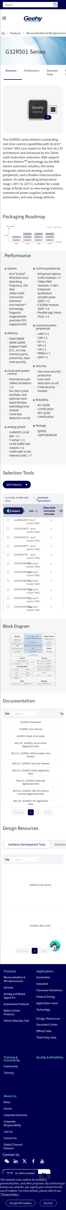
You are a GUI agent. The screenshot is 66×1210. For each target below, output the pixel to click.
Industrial (42, 984)
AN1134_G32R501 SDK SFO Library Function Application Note (31, 792)
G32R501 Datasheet (30, 722)
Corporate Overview (15, 1115)
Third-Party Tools (46, 1037)
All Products (14, 484)
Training (9, 1072)
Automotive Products (16, 1004)
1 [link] (31, 812)
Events (8, 1108)
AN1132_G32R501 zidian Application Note (30, 772)
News (7, 1102)
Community (11, 1066)
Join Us (8, 1131)
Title (7, 713)
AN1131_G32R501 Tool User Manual (30, 763)
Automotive (43, 977)
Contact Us (10, 1138)
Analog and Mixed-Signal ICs (15, 995)
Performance (31, 70)
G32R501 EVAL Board (40, 884)
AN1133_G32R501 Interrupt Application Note (30, 782)
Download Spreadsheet (44, 499)
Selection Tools (52, 72)
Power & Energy (45, 996)
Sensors (8, 987)
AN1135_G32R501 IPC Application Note (30, 802)
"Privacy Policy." (10, 1194)
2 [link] (38, 812)
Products (15, 33)
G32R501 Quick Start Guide (31, 736)
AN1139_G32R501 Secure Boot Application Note (31, 744)
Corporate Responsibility (12, 1123)
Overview (11, 70)
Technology (43, 1009)
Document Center (47, 1024)
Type (62, 713)
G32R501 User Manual (30, 729)
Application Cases (47, 1003)
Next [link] (48, 812)
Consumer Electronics (49, 990)
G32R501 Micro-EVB (40, 925)
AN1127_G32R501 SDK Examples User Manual (30, 755)
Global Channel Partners (13, 1146)
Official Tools (44, 1031)
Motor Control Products (12, 1012)
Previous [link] (19, 812)
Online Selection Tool (16, 1020)
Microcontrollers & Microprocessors (14, 979)
